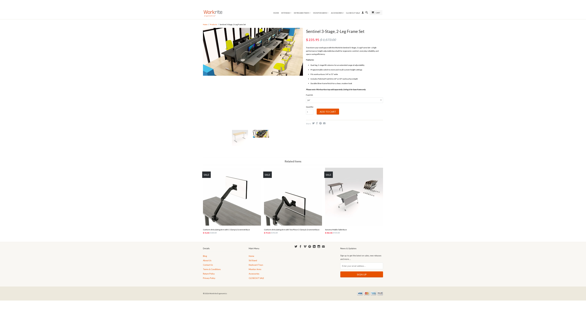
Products (213, 24)
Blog (205, 256)
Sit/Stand (286, 13)
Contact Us (208, 265)
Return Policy (209, 273)
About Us (207, 260)
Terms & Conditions (212, 269)
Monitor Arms (320, 13)
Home (276, 13)
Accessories (337, 13)
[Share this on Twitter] (313, 123)
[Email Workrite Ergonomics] (323, 246)
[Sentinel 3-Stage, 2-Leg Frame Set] (253, 78)
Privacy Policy (209, 278)
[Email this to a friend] (324, 123)
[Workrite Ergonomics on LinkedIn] (314, 246)
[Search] (366, 13)
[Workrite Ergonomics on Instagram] (318, 246)
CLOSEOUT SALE (353, 13)
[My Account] (363, 13)
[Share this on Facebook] (316, 123)
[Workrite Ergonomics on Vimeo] (305, 246)
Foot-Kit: (309, 95)
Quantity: (310, 107)
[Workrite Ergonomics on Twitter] (296, 246)
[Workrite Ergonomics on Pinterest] (309, 246)
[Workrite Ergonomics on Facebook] (300, 246)
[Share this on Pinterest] (320, 123)
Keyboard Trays (302, 13)
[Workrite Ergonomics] (213, 9)
